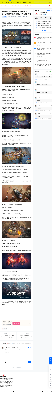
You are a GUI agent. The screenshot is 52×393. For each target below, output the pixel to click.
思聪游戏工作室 (13, 16)
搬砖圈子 (8, 1)
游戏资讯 (4, 16)
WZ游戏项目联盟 (10, 391)
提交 (29, 362)
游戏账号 (13, 2)
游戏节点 (19, 2)
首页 (3, 2)
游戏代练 (25, 2)
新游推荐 (30, 2)
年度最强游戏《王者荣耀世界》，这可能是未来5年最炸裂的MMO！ (9, 337)
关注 (49, 10)
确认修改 (29, 347)
